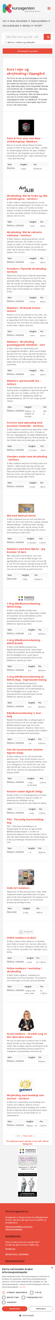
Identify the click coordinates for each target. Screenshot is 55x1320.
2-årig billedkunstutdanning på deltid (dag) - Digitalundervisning (26, 678)
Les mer (22, 1287)
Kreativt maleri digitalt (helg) (24, 791)
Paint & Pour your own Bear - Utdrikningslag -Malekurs (24, 140)
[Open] (49, 8)
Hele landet (12, 578)
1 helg (24, 579)
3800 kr (39, 912)
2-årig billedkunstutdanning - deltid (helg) (24, 605)
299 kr (43, 374)
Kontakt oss (10, 1248)
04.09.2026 (32, 785)
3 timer (32, 486)
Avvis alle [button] (41, 1309)
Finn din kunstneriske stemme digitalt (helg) (25, 751)
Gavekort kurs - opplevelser (17, 1254)
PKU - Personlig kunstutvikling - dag (26, 821)
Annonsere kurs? (14, 1260)
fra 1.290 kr (43, 992)
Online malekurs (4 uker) (21, 937)
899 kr (43, 301)
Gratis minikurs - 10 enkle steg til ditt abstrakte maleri (27, 1035)
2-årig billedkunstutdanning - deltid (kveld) (24, 641)
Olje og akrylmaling (11, 25)
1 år (29, 743)
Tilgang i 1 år (31, 1125)
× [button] (52, 1268)
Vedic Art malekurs (18, 888)
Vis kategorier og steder (27, 51)
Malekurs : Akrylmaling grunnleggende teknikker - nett (26, 343)
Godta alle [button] (14, 1309)
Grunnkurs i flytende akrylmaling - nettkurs (27, 270)
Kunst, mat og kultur (19, 20)
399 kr (43, 226)
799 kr (43, 450)
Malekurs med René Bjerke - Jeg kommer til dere (26, 550)
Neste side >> (29, 1135)
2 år (29, 633)
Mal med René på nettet (21, 515)
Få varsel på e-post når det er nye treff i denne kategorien (28, 1142)
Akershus (26, 25)
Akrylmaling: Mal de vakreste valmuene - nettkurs (24, 234)
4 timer (32, 301)
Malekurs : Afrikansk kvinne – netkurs (24, 309)
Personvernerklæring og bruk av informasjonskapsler (18, 1228)
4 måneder (31, 542)
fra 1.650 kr (41, 962)
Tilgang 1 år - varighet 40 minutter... (30, 414)
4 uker (29, 962)
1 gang (23, 168)
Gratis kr (42, 1061)
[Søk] (47, 37)
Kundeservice (13, 1236)
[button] (27, 1315)
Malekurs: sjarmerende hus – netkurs (24, 382)
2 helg (25, 912)
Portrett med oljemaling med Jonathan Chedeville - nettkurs (25, 424)
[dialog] (27, 1292)
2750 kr (43, 782)
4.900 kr (43, 1125)
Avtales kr (38, 168)
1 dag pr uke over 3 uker (30, 992)
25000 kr (42, 852)
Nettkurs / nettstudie (15, 225)
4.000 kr (42, 542)
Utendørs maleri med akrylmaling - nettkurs (27, 458)
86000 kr (42, 633)
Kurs (5, 20)
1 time (32, 226)
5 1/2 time (32, 450)
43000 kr (42, 743)
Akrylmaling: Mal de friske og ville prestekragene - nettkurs (27, 197)
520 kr (43, 335)
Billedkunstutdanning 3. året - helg (25, 714)
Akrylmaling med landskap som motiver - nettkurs (25, 1097)
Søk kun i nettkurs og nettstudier (21, 42)
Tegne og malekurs (39, 20)
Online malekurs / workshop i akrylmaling (24, 970)
